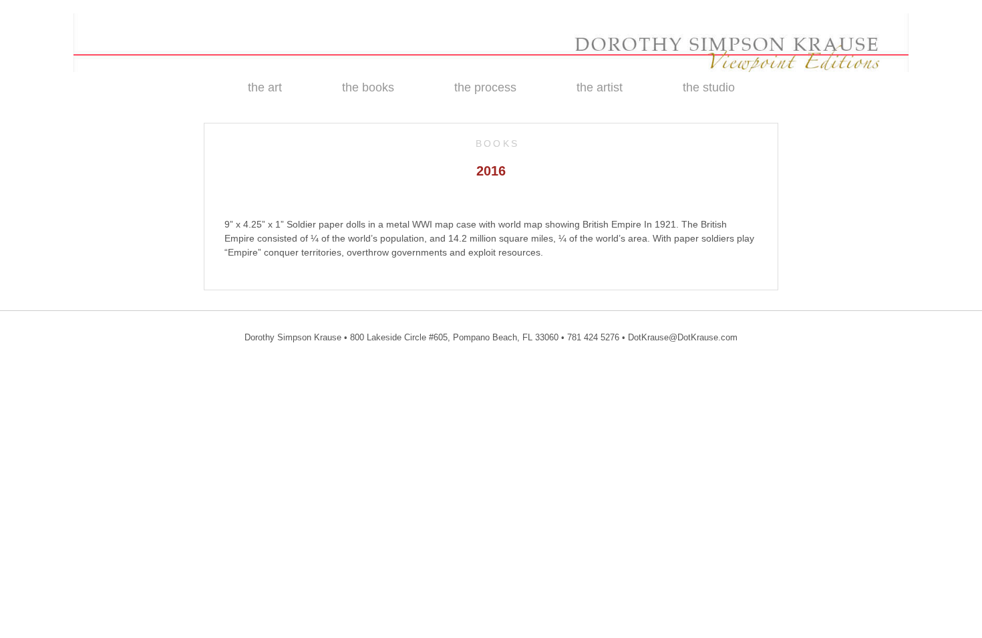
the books (368, 87)
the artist (600, 87)
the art (265, 87)
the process (485, 87)
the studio (709, 87)
